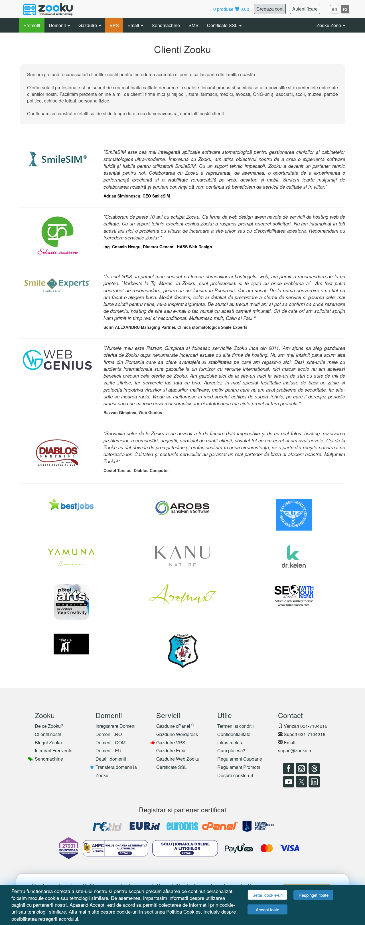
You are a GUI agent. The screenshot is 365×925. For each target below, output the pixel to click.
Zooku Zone (329, 25)
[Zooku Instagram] (301, 768)
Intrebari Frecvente (53, 750)
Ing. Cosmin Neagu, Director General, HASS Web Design (158, 246)
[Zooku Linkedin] (313, 781)
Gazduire (88, 25)
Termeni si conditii (235, 726)
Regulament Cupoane (239, 758)
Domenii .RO (109, 734)
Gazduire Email (172, 750)
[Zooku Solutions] (48, 9)
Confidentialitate (233, 734)
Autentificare (305, 8)
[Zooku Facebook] (288, 768)
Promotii (31, 25)
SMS (193, 25)
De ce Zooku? (49, 726)
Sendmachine (166, 25)
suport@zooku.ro (295, 750)
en (334, 9)
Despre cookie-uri (235, 775)
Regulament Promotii (238, 767)
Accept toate (267, 909)
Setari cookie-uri (267, 895)
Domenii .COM (110, 742)
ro (345, 9)
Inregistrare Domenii (116, 726)
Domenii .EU (108, 750)
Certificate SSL (223, 25)
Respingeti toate (313, 895)
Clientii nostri (48, 734)
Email (133, 25)
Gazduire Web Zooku (177, 758)
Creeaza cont (269, 8)
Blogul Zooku (48, 742)
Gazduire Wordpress (177, 734)
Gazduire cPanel (175, 726)
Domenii (58, 25)
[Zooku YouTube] (288, 781)
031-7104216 (313, 726)
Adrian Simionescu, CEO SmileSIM (137, 196)
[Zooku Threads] (313, 768)
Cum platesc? (231, 750)
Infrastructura (230, 742)
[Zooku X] (301, 781)
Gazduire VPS (170, 742)
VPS (114, 25)
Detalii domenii (111, 758)
